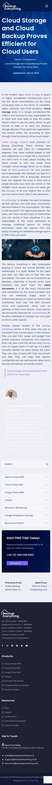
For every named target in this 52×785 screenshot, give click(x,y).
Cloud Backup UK (11, 200)
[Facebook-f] (2, 645)
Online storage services (15, 142)
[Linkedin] (12, 645)
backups (10, 190)
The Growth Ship (31, 780)
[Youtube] (26, 645)
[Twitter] (22, 645)
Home (18, 59)
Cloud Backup (39, 312)
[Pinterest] (17, 645)
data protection (21, 170)
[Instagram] (7, 645)
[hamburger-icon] (47, 6)
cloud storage (32, 94)
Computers (29, 59)
